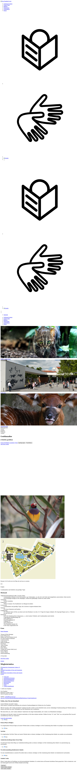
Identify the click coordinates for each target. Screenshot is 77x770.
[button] (6, 158)
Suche (5, 684)
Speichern (3, 765)
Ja (2, 719)
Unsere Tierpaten (4, 631)
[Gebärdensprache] (40, 156)
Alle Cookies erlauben (6, 768)
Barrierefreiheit (7, 682)
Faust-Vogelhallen (5, 442)
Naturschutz (6, 8)
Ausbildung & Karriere (9, 678)
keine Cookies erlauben (6, 767)
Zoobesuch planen (8, 3)
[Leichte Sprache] (40, 83)
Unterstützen (7, 9)
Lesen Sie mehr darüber (6, 718)
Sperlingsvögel (21, 442)
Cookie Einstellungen (9, 686)
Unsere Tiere (7, 5)
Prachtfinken (29, 442)
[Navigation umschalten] (1, 311)
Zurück (2, 661)
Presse (5, 10)
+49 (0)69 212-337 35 (10, 696)
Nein (6, 719)
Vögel (16, 442)
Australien (12, 442)
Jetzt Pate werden (5, 444)
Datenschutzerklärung (9, 680)
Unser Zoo (6, 676)
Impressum (6, 683)
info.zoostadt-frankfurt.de (18, 698)
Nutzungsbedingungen (9, 679)
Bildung (5, 6)
